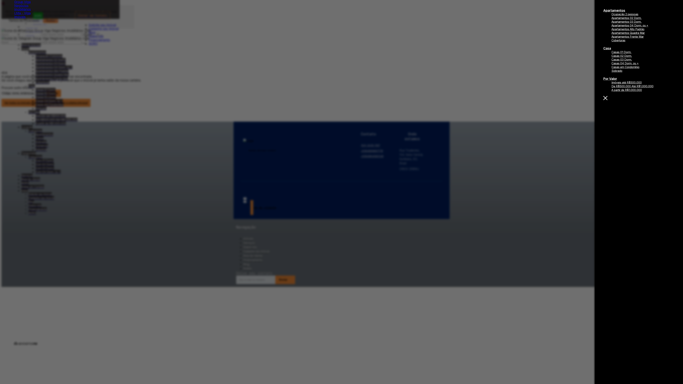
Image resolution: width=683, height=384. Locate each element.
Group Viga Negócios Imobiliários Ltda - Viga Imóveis (22, 9)
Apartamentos (614, 10)
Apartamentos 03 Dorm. (626, 21)
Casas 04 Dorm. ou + (625, 63)
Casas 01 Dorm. (621, 52)
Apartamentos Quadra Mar (628, 33)
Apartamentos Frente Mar (627, 36)
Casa (607, 48)
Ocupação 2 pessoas (624, 14)
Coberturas (618, 40)
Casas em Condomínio (625, 67)
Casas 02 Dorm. (621, 56)
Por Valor (610, 79)
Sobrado (616, 71)
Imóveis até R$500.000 (626, 82)
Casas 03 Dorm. (621, 59)
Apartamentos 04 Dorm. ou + (629, 25)
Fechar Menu (638, 98)
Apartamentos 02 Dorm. (626, 18)
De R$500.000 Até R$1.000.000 (632, 86)
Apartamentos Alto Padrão (627, 29)
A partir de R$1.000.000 (626, 90)
